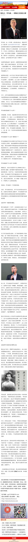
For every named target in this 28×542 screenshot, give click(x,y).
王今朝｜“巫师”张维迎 (7, 527)
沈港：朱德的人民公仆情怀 (9, 523)
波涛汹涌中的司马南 (14, 44)
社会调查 (14, 7)
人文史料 (12, 10)
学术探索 (22, 7)
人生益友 (7, 7)
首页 (2, 10)
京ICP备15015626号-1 (14, 541)
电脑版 (14, 540)
